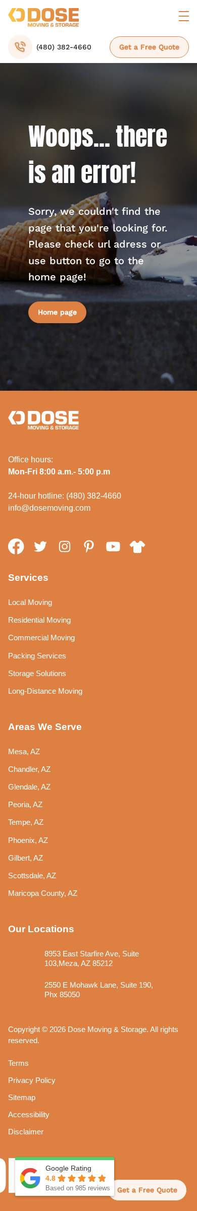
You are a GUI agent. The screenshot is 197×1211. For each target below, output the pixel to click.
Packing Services (37, 655)
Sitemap (21, 1097)
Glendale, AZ (29, 786)
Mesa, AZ (24, 751)
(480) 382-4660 (93, 496)
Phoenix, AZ (28, 840)
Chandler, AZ (29, 769)
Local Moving (30, 602)
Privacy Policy (32, 1080)
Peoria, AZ (25, 804)
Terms (18, 1063)
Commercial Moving (41, 637)
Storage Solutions (37, 673)
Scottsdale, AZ (32, 875)
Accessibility (29, 1114)
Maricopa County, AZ (42, 893)
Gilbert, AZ (25, 858)
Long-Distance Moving (45, 691)
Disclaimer (25, 1131)
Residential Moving (39, 620)
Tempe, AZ (25, 822)
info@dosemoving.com (49, 508)
